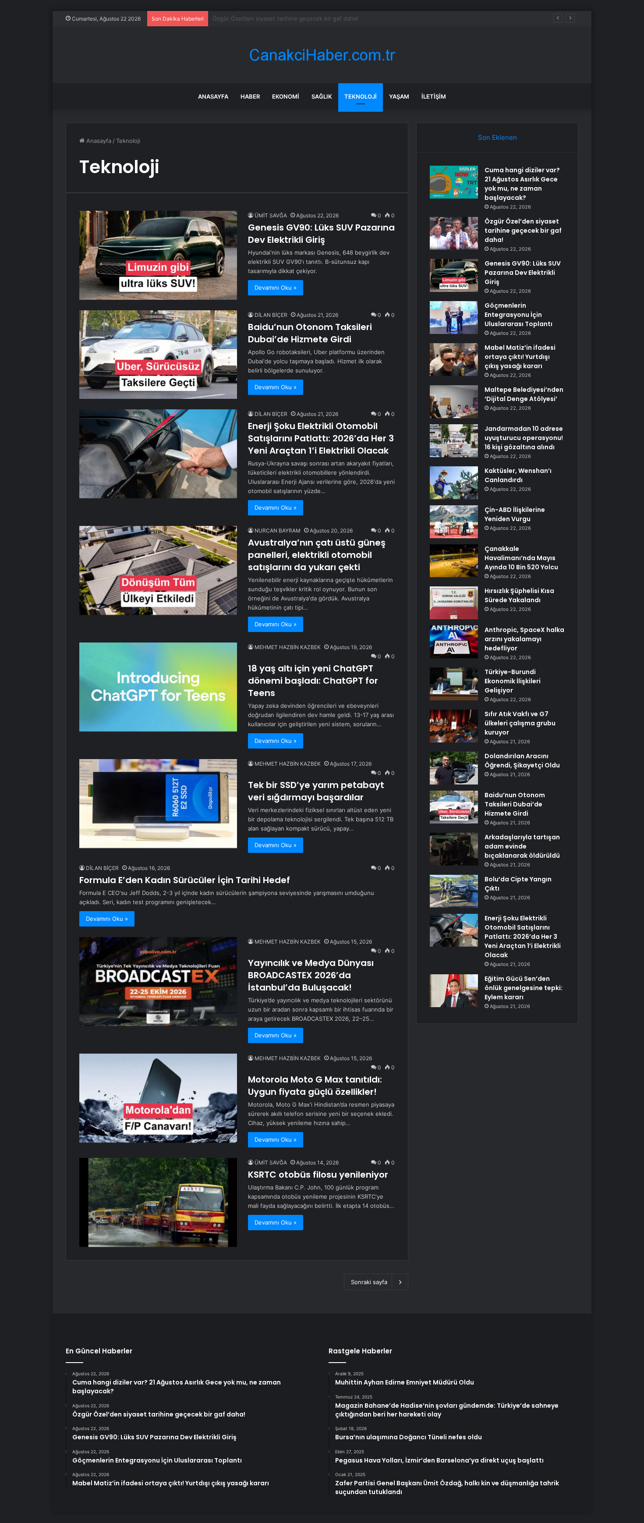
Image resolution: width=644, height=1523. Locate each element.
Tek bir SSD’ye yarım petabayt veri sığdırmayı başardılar (316, 791)
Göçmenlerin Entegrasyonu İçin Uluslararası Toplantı (518, 314)
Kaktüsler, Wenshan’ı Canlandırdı (518, 475)
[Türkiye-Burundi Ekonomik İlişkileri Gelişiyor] (454, 683)
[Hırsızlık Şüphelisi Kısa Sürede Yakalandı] (454, 602)
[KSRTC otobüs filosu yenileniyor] (158, 1202)
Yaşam (399, 96)
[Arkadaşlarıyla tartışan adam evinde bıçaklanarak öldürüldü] (454, 849)
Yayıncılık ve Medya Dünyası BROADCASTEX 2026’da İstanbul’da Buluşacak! (311, 975)
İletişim (433, 96)
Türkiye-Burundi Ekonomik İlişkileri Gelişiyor (513, 681)
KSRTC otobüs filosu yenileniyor (318, 1174)
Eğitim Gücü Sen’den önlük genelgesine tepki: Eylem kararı (524, 987)
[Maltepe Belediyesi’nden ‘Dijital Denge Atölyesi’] (454, 401)
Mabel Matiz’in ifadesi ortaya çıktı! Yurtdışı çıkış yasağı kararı (520, 356)
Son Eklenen (497, 137)
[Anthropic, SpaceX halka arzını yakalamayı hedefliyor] (454, 641)
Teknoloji (360, 96)
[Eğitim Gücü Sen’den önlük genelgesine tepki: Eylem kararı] (454, 990)
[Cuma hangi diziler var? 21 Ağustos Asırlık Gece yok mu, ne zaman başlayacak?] (454, 182)
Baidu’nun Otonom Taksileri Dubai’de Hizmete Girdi (310, 333)
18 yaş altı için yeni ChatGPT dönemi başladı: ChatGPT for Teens (313, 680)
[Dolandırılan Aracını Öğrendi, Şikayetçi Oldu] (454, 768)
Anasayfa (213, 96)
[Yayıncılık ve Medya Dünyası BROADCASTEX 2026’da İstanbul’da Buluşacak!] (158, 981)
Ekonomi (285, 96)
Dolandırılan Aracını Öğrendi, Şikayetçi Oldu (522, 761)
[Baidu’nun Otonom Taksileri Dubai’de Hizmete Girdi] (158, 354)
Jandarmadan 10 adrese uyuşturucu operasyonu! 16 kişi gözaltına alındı (524, 437)
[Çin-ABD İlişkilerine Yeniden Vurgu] (454, 521)
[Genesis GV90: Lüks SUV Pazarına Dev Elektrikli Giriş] (158, 255)
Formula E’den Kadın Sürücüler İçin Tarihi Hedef (184, 880)
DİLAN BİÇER (271, 315)
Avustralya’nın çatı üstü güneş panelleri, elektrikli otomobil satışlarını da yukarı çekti (317, 554)
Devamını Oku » (276, 287)
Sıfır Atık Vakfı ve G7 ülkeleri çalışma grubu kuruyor (520, 723)
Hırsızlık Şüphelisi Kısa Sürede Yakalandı (519, 595)
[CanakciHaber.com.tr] (322, 55)
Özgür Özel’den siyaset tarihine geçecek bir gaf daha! (523, 230)
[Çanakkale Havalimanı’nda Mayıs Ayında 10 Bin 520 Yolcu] (454, 560)
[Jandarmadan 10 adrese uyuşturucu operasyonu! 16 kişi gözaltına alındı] (454, 440)
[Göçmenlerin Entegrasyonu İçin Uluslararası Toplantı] (454, 317)
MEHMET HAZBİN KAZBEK (288, 647)
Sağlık (321, 96)
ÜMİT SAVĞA (271, 215)
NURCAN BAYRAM (278, 530)
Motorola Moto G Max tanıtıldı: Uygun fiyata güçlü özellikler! (315, 1085)
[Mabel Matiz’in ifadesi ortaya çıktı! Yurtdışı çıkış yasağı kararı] (454, 359)
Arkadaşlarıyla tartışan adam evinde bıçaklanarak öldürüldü (522, 846)
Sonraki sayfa (369, 1281)
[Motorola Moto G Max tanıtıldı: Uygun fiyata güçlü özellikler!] (158, 1098)
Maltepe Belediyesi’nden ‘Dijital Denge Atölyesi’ (524, 394)
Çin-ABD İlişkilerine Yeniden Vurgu (515, 514)
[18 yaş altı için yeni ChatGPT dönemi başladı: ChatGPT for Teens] (158, 687)
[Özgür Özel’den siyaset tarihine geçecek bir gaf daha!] (454, 233)
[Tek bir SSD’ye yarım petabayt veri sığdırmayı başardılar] (158, 803)
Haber (250, 96)
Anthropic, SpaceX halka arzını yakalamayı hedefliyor (524, 639)
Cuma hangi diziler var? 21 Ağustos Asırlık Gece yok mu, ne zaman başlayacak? (522, 184)
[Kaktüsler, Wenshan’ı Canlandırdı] (454, 482)
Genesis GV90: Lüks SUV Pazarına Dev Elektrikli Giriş (284, 18)
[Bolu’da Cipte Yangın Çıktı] (454, 891)
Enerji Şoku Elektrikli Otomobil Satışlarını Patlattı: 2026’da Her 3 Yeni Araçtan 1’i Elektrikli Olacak (321, 438)
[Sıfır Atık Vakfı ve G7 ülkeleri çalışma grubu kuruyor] (454, 726)
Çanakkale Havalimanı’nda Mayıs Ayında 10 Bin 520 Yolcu (521, 558)
